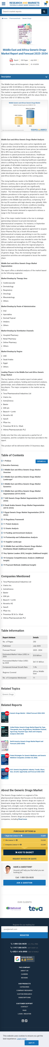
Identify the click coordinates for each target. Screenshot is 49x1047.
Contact (24, 1007)
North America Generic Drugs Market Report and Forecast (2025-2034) (26, 742)
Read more (22, 819)
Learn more (21, 1039)
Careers (24, 974)
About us (24, 971)
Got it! (31, 1043)
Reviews (24, 978)
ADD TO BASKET (24, 852)
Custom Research (24, 994)
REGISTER (24, 935)
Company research (24, 990)
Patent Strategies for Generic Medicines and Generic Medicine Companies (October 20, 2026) (28, 757)
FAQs (25, 1010)
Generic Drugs (8, 694)
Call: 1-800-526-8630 (24, 877)
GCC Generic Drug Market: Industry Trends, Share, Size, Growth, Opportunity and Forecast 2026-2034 (27, 771)
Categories (24, 987)
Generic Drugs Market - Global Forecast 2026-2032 (27, 713)
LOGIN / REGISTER (24, 1014)
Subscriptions (24, 997)
